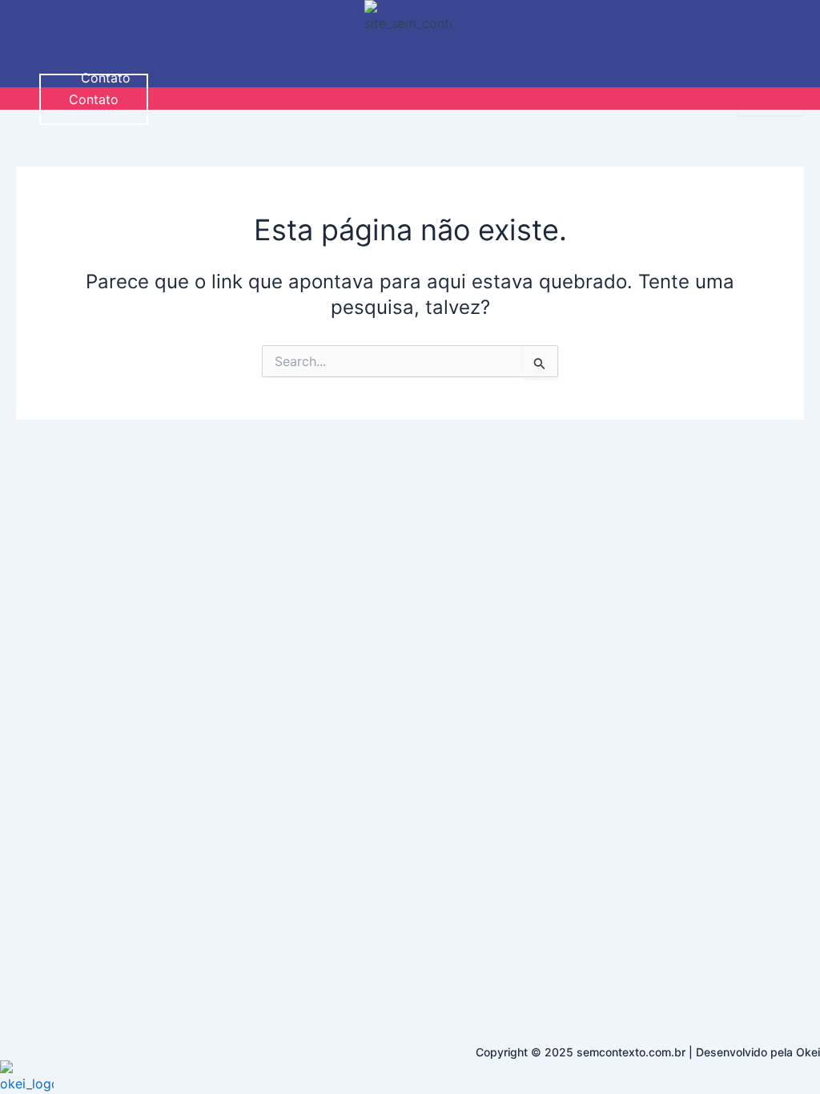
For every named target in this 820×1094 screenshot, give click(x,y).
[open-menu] (771, 91)
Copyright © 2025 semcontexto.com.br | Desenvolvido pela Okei (648, 1052)
